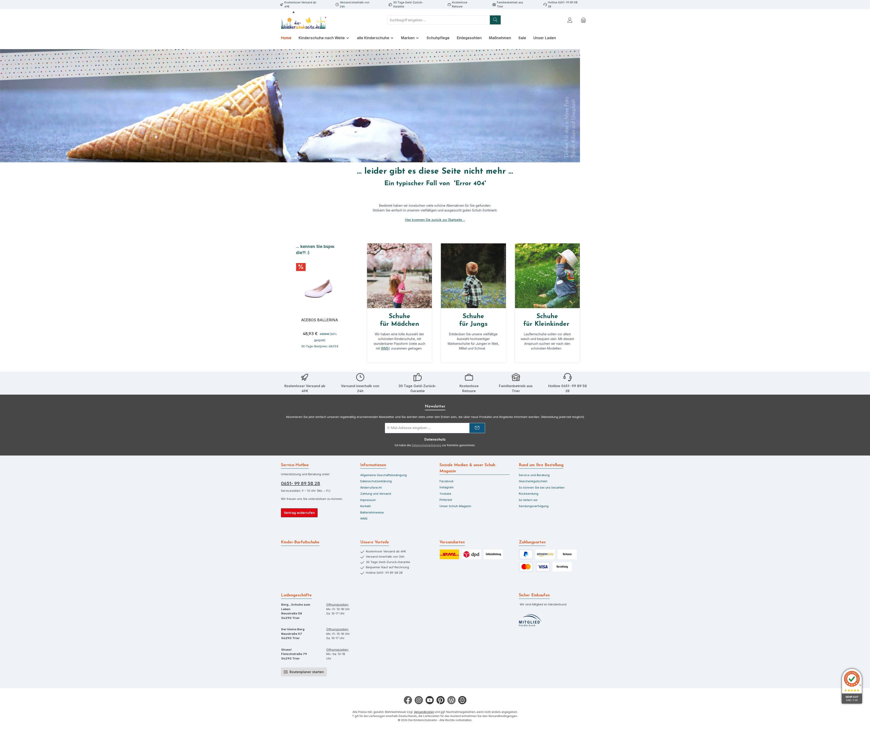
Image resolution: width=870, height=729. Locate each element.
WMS (385, 348)
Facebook (447, 481)
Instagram (447, 487)
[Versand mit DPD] (471, 554)
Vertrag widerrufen (299, 513)
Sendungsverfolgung (534, 506)
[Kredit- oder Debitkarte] (534, 567)
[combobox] (438, 19)
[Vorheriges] (295, 298)
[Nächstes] (344, 298)
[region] (319, 298)
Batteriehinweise (372, 512)
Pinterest (446, 499)
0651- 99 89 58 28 (300, 483)
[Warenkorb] (583, 20)
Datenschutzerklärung (426, 445)
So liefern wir (528, 500)
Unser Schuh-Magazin (455, 506)
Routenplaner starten (306, 672)
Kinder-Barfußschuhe (300, 542)
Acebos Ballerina (319, 320)
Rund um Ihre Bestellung (541, 465)
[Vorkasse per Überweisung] (567, 554)
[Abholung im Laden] (493, 554)
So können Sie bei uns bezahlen (542, 487)
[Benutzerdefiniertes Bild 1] (530, 620)
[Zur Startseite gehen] (303, 20)
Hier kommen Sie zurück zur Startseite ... (435, 220)
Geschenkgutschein (533, 481)
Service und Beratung (534, 475)
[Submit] (477, 428)
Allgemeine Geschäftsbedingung (383, 475)
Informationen (373, 465)
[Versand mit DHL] (449, 554)
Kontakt (365, 506)
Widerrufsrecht (371, 487)
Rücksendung (528, 493)
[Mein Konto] (569, 20)
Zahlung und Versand (375, 493)
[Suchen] (495, 19)
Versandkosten (424, 712)
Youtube (445, 493)
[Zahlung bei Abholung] (562, 567)
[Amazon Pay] (545, 554)
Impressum (368, 500)
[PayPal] (526, 554)
